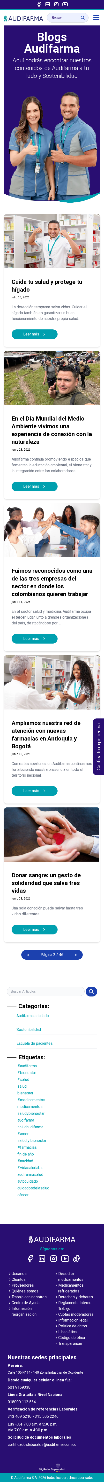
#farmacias (27, 1147)
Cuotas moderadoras (76, 1314)
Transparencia (70, 1343)
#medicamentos (31, 1100)
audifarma (25, 1120)
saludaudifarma (30, 1127)
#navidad (25, 1161)
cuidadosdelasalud (33, 1188)
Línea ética (67, 1332)
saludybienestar (31, 1113)
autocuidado (27, 1181)
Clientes (19, 1279)
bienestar (25, 1093)
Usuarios (19, 1273)
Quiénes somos (25, 1291)
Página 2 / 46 (52, 954)
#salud (23, 1079)
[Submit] (91, 992)
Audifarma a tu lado (32, 1015)
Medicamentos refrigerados (71, 1288)
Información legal (73, 1320)
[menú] (96, 18)
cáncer (23, 1195)
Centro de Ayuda (25, 1302)
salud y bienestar (31, 1140)
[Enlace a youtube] (65, 4)
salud (22, 1086)
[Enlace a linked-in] (48, 4)
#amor (23, 1133)
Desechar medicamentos (70, 1276)
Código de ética (71, 1337)
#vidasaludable (30, 1167)
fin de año (25, 1154)
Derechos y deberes (75, 1297)
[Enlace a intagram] (56, 4)
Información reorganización (24, 1311)
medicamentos (30, 1106)
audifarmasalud (30, 1174)
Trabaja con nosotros (29, 1297)
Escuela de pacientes (34, 1043)
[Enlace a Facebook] (39, 4)
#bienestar (26, 1072)
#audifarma (27, 1066)
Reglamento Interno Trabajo (74, 1305)
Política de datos (72, 1326)
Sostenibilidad (28, 1029)
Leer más (31, 334)
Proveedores (23, 1285)
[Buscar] (83, 18)
